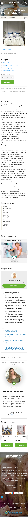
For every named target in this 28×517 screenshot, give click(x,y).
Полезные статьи (14, 261)
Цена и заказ (12, 17)
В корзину (7, 82)
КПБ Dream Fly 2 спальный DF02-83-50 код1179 (6, 437)
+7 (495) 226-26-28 (14, 412)
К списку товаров (7, 95)
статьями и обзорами (11, 324)
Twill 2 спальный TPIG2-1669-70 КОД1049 (20, 437)
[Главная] (2, 7)
